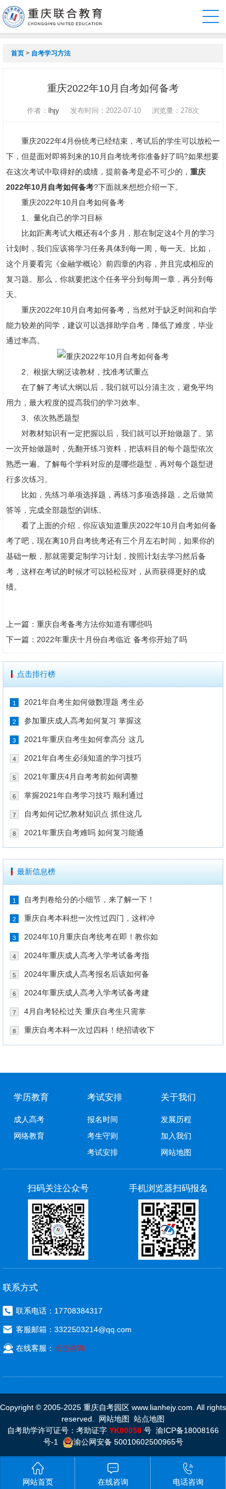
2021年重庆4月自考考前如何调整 (81, 776)
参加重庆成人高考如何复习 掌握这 (83, 720)
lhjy (53, 110)
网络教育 (29, 1135)
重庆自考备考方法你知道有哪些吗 (94, 624)
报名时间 (102, 1119)
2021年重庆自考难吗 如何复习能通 (84, 832)
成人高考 (29, 1119)
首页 (17, 53)
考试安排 (102, 1152)
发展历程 (176, 1119)
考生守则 (102, 1135)
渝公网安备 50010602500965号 (128, 1441)
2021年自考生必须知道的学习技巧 (83, 758)
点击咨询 (69, 1348)
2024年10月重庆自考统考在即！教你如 (91, 936)
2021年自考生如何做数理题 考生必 (84, 702)
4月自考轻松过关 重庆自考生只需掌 (85, 1011)
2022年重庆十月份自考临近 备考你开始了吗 (112, 639)
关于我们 (178, 1097)
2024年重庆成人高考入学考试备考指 (86, 955)
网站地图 (176, 1152)
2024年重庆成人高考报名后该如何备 (86, 974)
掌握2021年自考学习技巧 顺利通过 (84, 795)
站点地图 (149, 1418)
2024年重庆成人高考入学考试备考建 (86, 992)
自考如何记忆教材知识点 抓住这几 (83, 813)
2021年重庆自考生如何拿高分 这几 (84, 739)
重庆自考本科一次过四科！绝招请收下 (89, 1030)
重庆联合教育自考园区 (52, 16)
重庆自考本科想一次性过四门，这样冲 (89, 918)
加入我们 (176, 1135)
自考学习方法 (51, 53)
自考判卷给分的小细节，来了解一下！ (89, 899)
